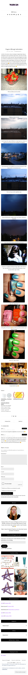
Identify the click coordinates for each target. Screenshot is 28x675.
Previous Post (7, 421)
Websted (3, 476)
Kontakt (24, 660)
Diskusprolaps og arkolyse (13, 609)
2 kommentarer (17, 51)
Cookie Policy (4, 669)
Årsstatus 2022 (7, 612)
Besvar (24, 428)
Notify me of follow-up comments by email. (11, 488)
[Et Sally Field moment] (20, 588)
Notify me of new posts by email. (9, 490)
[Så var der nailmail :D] (7, 575)
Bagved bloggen (6, 660)
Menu (15, 12)
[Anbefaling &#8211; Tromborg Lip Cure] (6, 395)
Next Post (20, 421)
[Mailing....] (7, 588)
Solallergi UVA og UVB (18, 398)
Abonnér (4, 546)
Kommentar (4, 453)
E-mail (2, 471)
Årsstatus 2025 (7, 603)
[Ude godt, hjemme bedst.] (7, 407)
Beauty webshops (16, 660)
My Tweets (3, 655)
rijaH (2, 603)
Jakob (2, 616)
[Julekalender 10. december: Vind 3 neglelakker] (7, 562)
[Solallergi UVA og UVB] (18, 395)
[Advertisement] (14, 31)
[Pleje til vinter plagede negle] (20, 562)
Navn (2, 466)
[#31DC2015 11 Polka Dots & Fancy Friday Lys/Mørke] (20, 575)
